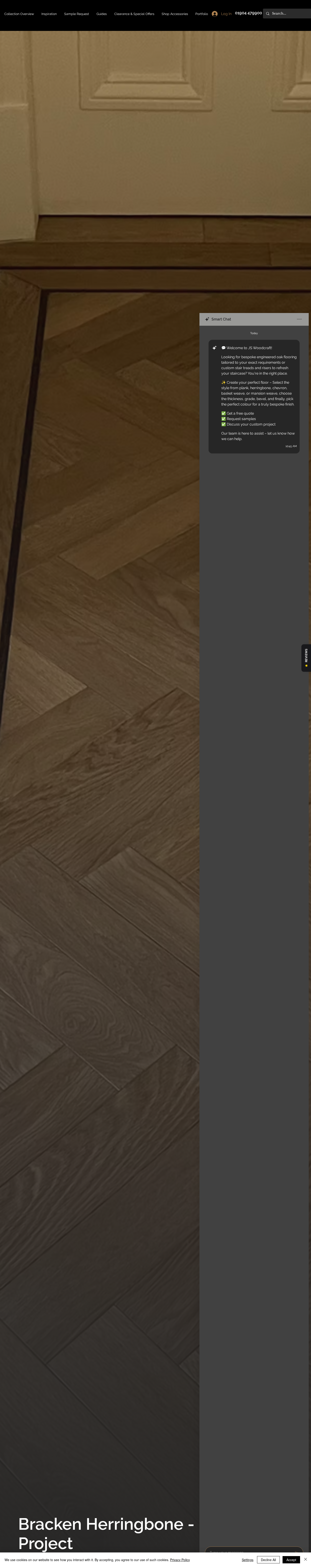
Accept (291, 1559)
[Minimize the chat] (299, 319)
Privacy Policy (180, 1559)
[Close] (305, 1559)
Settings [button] (247, 1559)
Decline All (268, 1559)
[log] (254, 935)
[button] (102, 14)
